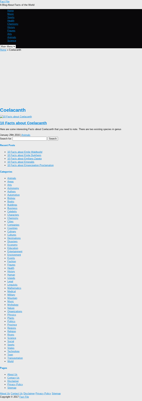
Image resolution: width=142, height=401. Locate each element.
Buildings (12, 204)
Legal (10, 281)
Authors (11, 191)
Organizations (14, 311)
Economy (12, 244)
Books (10, 201)
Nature (10, 308)
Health (10, 20)
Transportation (15, 358)
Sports (10, 17)
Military (11, 294)
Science (11, 40)
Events (11, 258)
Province (12, 324)
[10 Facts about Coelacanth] (16, 116)
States (10, 348)
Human (11, 274)
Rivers (10, 334)
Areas (10, 181)
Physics (11, 314)
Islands (11, 278)
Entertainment (14, 251)
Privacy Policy (15, 384)
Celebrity (12, 211)
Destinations (14, 238)
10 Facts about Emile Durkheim (24, 155)
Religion (11, 331)
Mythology (12, 304)
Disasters (12, 241)
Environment (14, 254)
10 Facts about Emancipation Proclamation (30, 165)
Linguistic (12, 284)
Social (10, 341)
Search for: (6, 138)
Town (10, 354)
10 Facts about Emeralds (20, 162)
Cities (10, 221)
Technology (13, 351)
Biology (11, 198)
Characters (13, 214)
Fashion (11, 261)
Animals (11, 37)
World (10, 361)
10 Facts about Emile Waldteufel (24, 152)
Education (12, 248)
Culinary (11, 231)
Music (10, 14)
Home (10, 10)
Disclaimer (13, 381)
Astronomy (13, 188)
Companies (13, 224)
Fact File (4, 1)
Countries (12, 228)
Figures (11, 30)
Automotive (13, 194)
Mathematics (14, 288)
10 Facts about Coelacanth (23, 123)
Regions (11, 328)
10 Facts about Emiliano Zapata (24, 158)
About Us (12, 374)
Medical (11, 291)
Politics (11, 321)
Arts (9, 34)
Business (12, 208)
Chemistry (12, 24)
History (11, 27)
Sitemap (11, 387)
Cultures (11, 234)
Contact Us (13, 377)
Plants (10, 318)
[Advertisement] (71, 79)
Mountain (12, 298)
